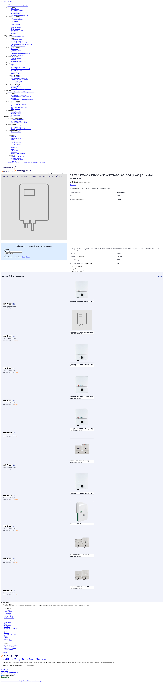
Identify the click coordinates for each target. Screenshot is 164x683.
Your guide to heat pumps (18, 67)
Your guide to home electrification (20, 121)
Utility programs (15, 161)
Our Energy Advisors (16, 138)
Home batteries (15, 176)
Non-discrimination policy (8, 674)
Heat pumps (24, 176)
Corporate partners (16, 158)
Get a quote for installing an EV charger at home (21, 92)
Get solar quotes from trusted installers (18, 6)
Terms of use (4, 669)
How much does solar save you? (19, 15)
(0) (91, 182)
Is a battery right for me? (17, 41)
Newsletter (14, 152)
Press (12, 139)
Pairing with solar (15, 73)
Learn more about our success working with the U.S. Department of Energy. (21, 681)
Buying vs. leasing (16, 29)
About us (13, 136)
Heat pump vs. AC (16, 82)
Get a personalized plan (17, 119)
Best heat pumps (15, 76)
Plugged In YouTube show (18, 153)
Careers (13, 141)
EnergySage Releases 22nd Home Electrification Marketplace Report (26, 162)
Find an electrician (16, 132)
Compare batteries (16, 50)
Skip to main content (6, 1)
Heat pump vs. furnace (17, 81)
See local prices (9, 253)
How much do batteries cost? (19, 42)
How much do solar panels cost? (19, 12)
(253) (13, 304)
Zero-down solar (15, 32)
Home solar (5, 176)
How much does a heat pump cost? (20, 69)
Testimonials (14, 150)
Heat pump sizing (15, 72)
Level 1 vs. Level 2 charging (18, 104)
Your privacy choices (8, 675)
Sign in (60, 177)
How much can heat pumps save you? (21, 89)
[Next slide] (10, 600)
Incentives (13, 33)
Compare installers (16, 24)
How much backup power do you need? (22, 44)
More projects (42, 176)
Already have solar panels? (18, 46)
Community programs (17, 159)
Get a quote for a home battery (16, 36)
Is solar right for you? (16, 13)
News (12, 149)
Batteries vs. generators (17, 55)
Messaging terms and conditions (9, 672)
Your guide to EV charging (18, 95)
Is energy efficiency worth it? (19, 122)
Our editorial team (16, 142)
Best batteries (14, 49)
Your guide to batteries (17, 39)
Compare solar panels (17, 19)
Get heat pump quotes (13, 64)
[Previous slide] (3, 600)
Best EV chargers (15, 102)
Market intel (14, 147)
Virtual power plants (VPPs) (18, 61)
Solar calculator (15, 9)
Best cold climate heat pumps (19, 78)
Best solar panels (15, 18)
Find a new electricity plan (18, 126)
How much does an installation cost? (21, 96)
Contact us (7, 639)
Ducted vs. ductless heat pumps (19, 79)
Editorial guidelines (16, 144)
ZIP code (7, 249)
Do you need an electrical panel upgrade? (22, 99)
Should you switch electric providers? (21, 129)
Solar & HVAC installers (17, 156)
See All (160, 276)
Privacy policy (4, 671)
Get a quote (73, 185)
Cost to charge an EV (17, 115)
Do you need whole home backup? (20, 53)
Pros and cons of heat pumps (18, 70)
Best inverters (14, 21)
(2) (13, 526)
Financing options (16, 27)
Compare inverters (16, 22)
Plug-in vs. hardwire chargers (19, 106)
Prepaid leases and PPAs (17, 30)
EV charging (33, 176)
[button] (76, 247)
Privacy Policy (26, 257)
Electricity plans (8, 616)
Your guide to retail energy (18, 127)
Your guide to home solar (18, 10)
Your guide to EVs (16, 112)
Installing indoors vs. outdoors (19, 107)
